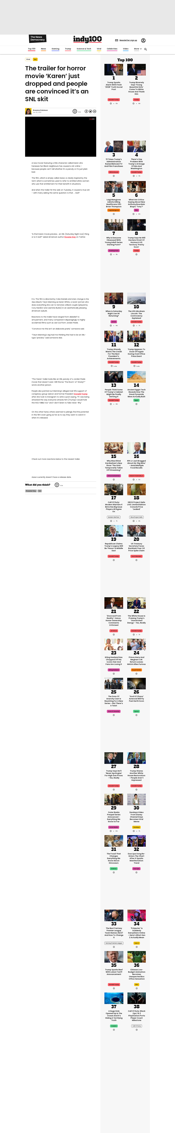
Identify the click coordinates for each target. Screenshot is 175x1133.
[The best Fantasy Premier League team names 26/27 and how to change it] (113, 915)
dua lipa (136, 869)
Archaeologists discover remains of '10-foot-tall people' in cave (113, 1089)
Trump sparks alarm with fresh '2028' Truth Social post (113, 86)
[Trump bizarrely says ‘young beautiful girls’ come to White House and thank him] (136, 69)
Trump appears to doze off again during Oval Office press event (136, 352)
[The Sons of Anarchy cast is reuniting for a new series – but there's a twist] (113, 683)
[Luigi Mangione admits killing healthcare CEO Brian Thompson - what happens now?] (113, 186)
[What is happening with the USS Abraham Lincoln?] (136, 298)
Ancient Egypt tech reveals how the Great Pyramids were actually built (136, 393)
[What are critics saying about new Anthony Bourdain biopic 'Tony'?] (136, 186)
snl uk (114, 322)
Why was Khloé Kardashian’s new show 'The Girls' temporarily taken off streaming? (114, 465)
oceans (114, 1026)
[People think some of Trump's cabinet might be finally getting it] (113, 376)
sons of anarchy (113, 711)
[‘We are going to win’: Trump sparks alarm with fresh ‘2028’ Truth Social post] (113, 69)
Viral (99, 49)
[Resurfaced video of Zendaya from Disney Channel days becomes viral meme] (136, 799)
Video (125, 49)
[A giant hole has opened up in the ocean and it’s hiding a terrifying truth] (113, 998)
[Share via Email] (94, 111)
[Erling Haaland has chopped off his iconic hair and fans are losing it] (113, 644)
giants (113, 1098)
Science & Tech (84, 49)
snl (35, 59)
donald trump (114, 362)
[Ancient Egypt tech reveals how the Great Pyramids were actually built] (136, 376)
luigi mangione (114, 210)
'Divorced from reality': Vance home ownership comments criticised (114, 620)
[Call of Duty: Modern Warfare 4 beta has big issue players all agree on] (113, 489)
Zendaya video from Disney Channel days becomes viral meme (136, 817)
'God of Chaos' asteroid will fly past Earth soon (136, 698)
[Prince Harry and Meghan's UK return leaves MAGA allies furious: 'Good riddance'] (136, 644)
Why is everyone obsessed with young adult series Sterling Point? (113, 241)
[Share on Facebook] (86, 111)
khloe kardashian (114, 476)
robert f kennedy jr (136, 476)
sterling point (114, 251)
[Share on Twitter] (90, 111)
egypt (136, 400)
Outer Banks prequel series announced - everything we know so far (113, 817)
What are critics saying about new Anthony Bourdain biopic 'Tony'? (136, 203)
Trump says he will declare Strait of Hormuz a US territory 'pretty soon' (136, 242)
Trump (68, 49)
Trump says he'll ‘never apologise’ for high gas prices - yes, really (114, 774)
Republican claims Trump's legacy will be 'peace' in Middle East (113, 547)
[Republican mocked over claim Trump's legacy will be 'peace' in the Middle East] (113, 530)
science (113, 869)
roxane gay (31, 491)
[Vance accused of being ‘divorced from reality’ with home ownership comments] (113, 602)
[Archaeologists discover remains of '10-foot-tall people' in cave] (113, 1072)
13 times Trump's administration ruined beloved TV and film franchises (113, 162)
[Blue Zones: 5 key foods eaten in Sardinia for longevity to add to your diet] (136, 1111)
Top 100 (31, 49)
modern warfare (113, 517)
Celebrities (112, 49)
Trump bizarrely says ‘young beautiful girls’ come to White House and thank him (136, 88)
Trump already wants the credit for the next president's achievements (114, 354)
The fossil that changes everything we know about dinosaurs (114, 858)
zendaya (136, 827)
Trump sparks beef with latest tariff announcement (114, 971)
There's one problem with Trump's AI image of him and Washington (136, 164)
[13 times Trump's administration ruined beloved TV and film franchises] (113, 146)
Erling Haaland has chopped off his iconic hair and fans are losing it (113, 660)
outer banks (113, 827)
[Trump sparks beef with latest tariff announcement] (113, 956)
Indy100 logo (87, 39)
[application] (60, 137)
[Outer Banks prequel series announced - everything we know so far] (113, 799)
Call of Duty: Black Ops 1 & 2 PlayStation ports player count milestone (136, 1015)
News (43, 49)
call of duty (136, 1026)
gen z (137, 943)
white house (113, 172)
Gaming (55, 49)
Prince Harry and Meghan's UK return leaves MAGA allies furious (136, 660)
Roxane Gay (70, 237)
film (136, 210)
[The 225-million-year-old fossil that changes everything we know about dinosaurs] (113, 840)
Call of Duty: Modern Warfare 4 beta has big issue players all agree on (113, 507)
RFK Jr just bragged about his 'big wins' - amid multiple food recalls (136, 464)
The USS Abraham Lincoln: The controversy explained (136, 314)
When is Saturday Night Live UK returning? (114, 313)
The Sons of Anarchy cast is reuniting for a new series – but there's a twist (114, 701)
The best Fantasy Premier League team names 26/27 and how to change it (114, 933)
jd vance (114, 631)
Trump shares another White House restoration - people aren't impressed (136, 775)
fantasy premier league (114, 943)
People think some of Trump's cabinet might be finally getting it (114, 393)
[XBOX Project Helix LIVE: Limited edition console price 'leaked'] (136, 489)
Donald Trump (81, 394)
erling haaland (114, 670)
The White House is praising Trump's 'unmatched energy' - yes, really (136, 619)
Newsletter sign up (128, 40)
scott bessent (136, 556)
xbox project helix (136, 517)
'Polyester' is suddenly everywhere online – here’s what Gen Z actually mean (136, 933)
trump (136, 100)
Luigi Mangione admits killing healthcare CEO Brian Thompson (113, 203)
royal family (136, 670)
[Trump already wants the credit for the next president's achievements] (113, 336)
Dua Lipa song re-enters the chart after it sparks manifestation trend (136, 858)
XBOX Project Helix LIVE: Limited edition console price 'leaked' (136, 505)
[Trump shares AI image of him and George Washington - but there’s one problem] (136, 146)
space (136, 711)
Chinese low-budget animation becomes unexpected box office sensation (136, 974)
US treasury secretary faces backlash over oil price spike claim (136, 547)
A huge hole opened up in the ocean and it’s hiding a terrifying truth (113, 1015)
